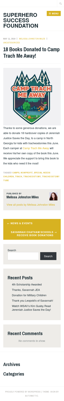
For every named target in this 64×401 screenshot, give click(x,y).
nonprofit (27, 172)
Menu (55, 13)
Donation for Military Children (29, 295)
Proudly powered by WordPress (23, 391)
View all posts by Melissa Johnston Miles (31, 204)
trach (18, 176)
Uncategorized (11, 42)
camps (15, 172)
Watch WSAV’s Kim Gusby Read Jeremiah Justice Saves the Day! (31, 307)
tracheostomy (32, 176)
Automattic (31, 395)
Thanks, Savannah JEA (26, 290)
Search (12, 250)
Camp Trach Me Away (36, 148)
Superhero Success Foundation (20, 20)
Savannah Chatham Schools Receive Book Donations (32, 233)
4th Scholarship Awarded (27, 284)
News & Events (22, 223)
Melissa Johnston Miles (32, 38)
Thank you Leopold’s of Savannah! (32, 300)
